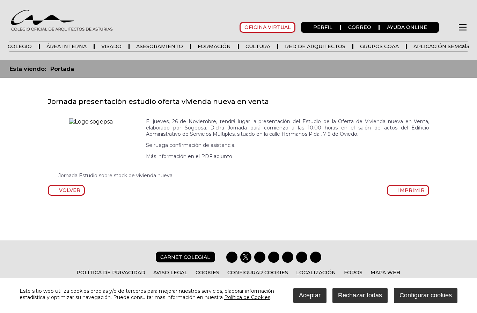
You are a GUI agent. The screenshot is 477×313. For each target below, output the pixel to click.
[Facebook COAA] (231, 257)
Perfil (322, 27)
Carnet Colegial (185, 257)
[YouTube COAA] (287, 257)
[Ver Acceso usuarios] (448, 27)
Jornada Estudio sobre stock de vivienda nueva (115, 175)
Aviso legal (170, 272)
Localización (316, 272)
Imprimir (410, 190)
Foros (353, 272)
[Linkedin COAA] (273, 257)
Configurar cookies (257, 272)
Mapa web (385, 272)
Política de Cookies (247, 297)
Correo (359, 27)
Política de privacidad (110, 272)
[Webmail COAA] (315, 257)
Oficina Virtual (267, 27)
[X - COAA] (245, 257)
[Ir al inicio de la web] (61, 31)
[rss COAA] (301, 257)
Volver (68, 190)
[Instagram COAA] (259, 257)
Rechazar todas (360, 295)
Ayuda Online (407, 27)
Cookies (207, 272)
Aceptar (310, 295)
